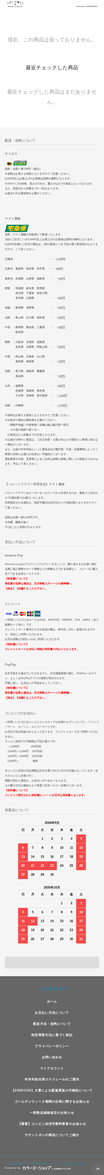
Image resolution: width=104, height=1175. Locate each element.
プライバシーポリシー (52, 1046)
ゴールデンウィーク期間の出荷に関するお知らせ (52, 1101)
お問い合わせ (52, 1057)
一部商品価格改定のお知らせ (52, 1112)
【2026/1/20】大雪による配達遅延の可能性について (51, 1090)
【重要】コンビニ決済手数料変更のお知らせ (52, 1124)
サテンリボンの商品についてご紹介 (52, 1135)
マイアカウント (52, 1068)
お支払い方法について (52, 1012)
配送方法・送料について (52, 1024)
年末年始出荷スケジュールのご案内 (52, 1079)
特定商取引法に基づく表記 (51, 1035)
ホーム (52, 1001)
